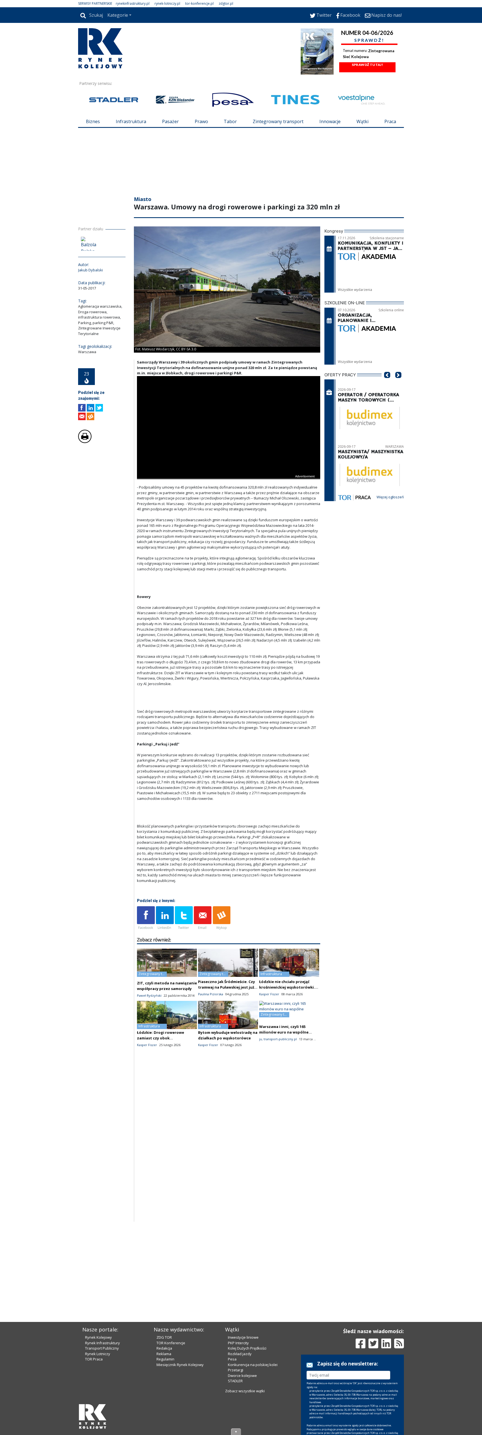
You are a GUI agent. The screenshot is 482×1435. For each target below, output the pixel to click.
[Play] (144, 473)
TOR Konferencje (170, 1342)
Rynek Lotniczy (97, 1353)
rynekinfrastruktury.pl (133, 3)
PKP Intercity (238, 1342)
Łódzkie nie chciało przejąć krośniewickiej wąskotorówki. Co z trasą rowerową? (287, 987)
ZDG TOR (164, 1337)
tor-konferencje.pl (199, 3)
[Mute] (173, 473)
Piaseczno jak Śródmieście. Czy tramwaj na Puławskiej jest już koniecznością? (226, 987)
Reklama (163, 1353)
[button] (387, 383)
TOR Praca (94, 1359)
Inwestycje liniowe (243, 1337)
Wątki (362, 121)
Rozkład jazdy (240, 1353)
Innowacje (330, 121)
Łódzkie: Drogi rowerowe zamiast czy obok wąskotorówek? (160, 1038)
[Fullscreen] (313, 473)
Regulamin (165, 1359)
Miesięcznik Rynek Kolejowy (180, 1364)
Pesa (232, 1359)
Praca (390, 121)
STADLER (235, 1380)
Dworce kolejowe (242, 1375)
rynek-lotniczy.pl (167, 3)
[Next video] (158, 473)
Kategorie (117, 15)
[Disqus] (228, 1150)
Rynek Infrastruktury (102, 1342)
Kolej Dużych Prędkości (247, 1348)
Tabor (230, 121)
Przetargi (235, 1369)
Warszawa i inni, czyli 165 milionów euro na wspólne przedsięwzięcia (284, 1032)
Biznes (93, 121)
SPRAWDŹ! (369, 40)
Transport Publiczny (102, 1348)
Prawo (201, 121)
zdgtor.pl (226, 3)
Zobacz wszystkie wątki (245, 1390)
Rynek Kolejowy (98, 1337)
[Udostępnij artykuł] (90, 408)
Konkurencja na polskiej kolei (253, 1364)
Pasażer (170, 121)
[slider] (228, 467)
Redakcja (164, 1348)
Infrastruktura (131, 121)
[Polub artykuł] (82, 408)
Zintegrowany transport (278, 121)
